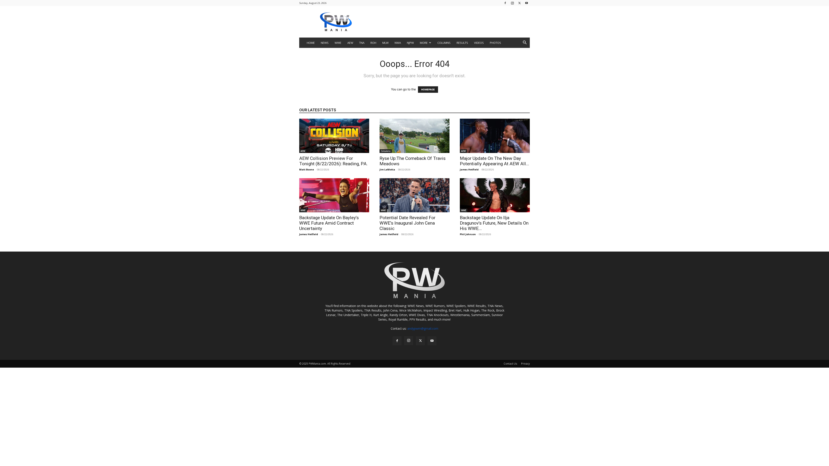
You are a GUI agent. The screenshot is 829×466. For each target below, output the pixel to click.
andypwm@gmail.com (422, 328)
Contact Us (510, 363)
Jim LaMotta (387, 169)
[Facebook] (505, 3)
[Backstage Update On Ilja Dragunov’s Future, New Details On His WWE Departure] (495, 195)
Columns (444, 43)
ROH (373, 43)
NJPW (410, 43)
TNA (361, 43)
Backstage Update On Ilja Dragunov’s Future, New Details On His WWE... (494, 223)
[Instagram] (512, 3)
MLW (385, 43)
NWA (398, 43)
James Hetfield (469, 169)
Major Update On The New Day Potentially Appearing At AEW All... (494, 161)
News (325, 43)
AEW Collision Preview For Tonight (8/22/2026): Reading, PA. (333, 161)
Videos (479, 43)
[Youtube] (526, 3)
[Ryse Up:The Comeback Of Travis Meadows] (414, 136)
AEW (350, 43)
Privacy (525, 363)
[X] (519, 3)
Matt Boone (306, 169)
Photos (495, 43)
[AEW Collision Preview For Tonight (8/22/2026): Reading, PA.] (334, 136)
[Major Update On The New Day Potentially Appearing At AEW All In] (495, 136)
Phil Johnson (468, 234)
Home (311, 43)
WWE (338, 43)
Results (462, 43)
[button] (524, 43)
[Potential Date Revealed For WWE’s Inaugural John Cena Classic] (414, 195)
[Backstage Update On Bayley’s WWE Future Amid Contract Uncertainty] (334, 195)
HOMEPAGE (428, 89)
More (424, 43)
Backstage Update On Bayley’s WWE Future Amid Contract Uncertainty (329, 223)
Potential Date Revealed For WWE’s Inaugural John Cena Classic (407, 223)
